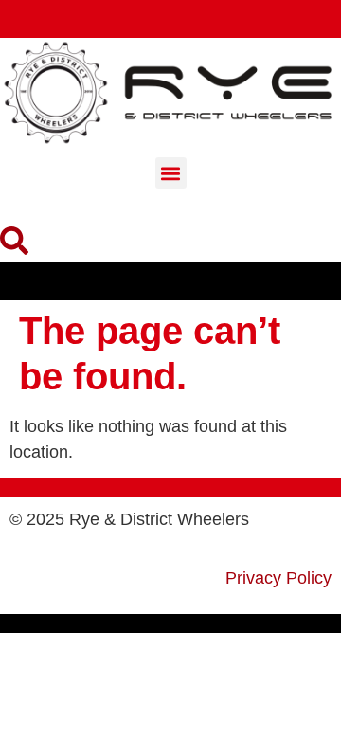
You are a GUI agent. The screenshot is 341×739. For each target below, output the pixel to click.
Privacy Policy (278, 577)
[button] (171, 173)
